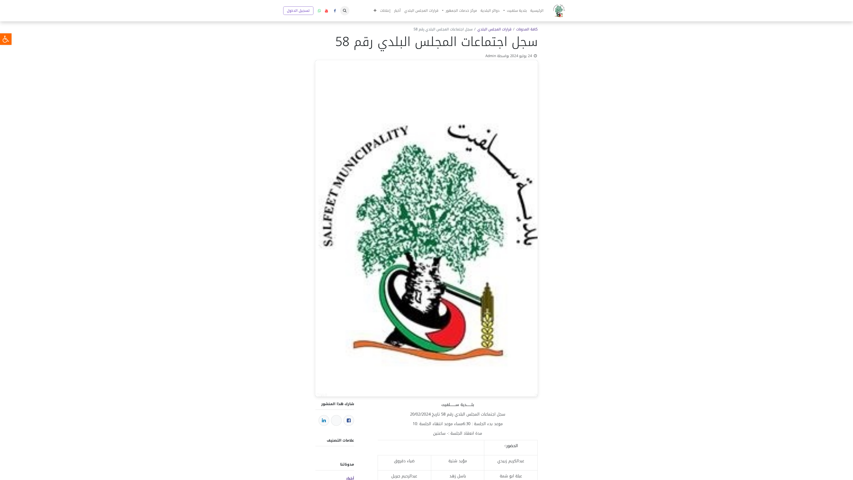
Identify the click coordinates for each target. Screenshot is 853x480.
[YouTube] (326, 10)
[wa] (319, 10)
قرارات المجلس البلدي (494, 29)
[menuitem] (536, 10)
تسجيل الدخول (298, 10)
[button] (344, 10)
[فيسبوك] (334, 10)
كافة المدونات (527, 29)
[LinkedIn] (324, 420)
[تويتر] (336, 420)
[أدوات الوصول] (6, 39)
